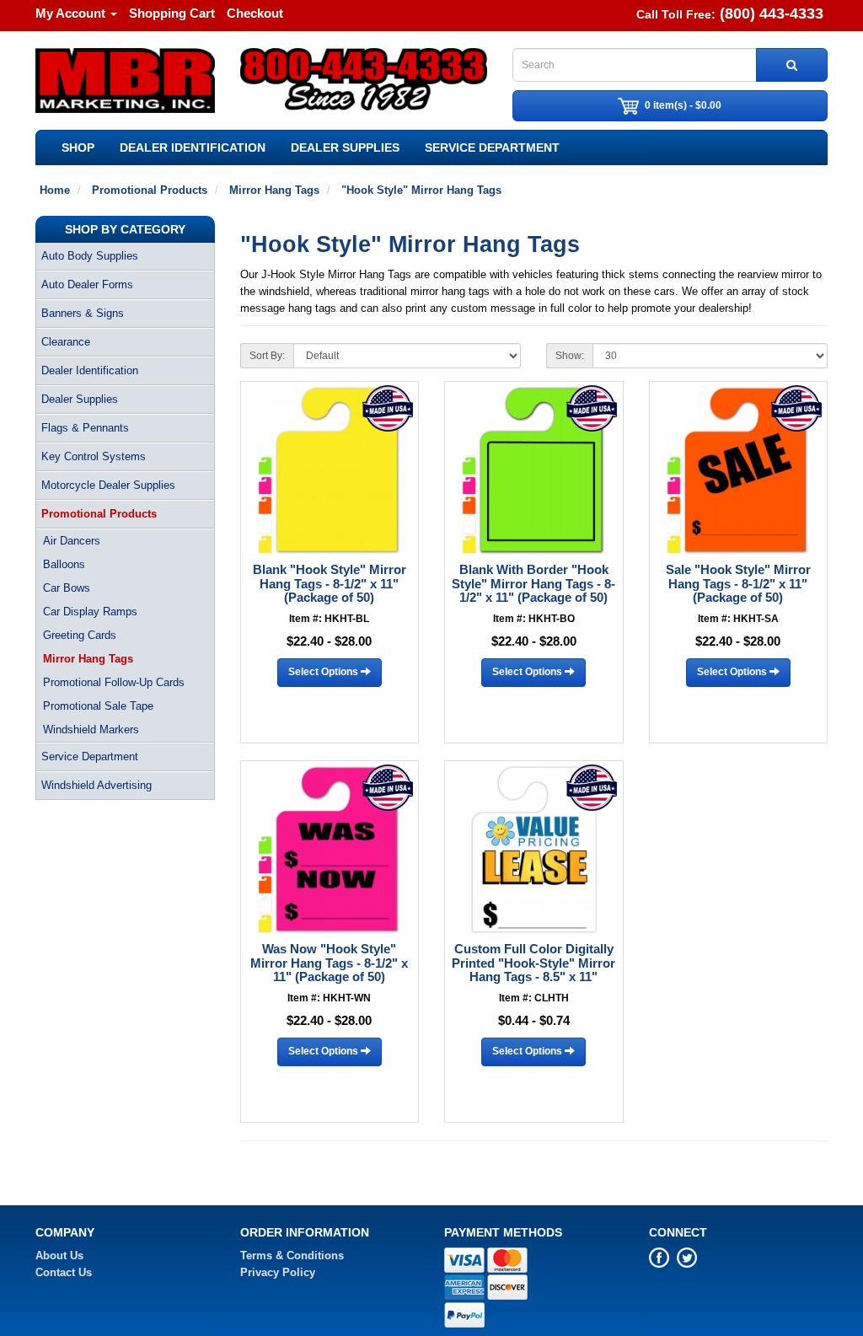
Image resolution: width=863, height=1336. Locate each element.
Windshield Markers (91, 729)
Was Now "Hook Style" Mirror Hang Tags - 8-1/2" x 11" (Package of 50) (329, 963)
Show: (569, 356)
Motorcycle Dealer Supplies (108, 485)
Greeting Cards (79, 635)
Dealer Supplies (345, 147)
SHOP (78, 147)
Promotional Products (99, 513)
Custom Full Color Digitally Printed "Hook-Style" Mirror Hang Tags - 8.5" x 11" (533, 963)
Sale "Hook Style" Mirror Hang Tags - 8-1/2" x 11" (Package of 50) (738, 583)
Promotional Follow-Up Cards (114, 682)
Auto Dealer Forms (87, 284)
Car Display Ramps (90, 611)
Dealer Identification (192, 147)
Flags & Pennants (85, 427)
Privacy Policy (277, 1272)
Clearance (65, 341)
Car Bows (66, 588)
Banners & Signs (82, 313)
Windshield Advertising (96, 785)
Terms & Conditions (292, 1255)
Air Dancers (71, 540)
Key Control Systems (93, 456)
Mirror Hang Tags (88, 658)
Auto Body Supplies (89, 255)
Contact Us (63, 1272)
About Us (59, 1255)
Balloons (64, 564)
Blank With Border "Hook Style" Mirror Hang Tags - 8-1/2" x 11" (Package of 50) (533, 583)
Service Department (492, 147)
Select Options (324, 672)
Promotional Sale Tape (98, 706)
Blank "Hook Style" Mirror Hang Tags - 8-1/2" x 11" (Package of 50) (329, 583)
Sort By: (267, 356)
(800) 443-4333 (771, 13)
